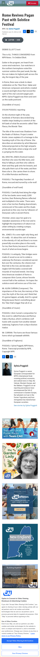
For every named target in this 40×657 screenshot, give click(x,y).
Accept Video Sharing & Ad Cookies (20, 641)
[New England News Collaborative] (20, 542)
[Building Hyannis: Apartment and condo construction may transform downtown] (20, 576)
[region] (20, 622)
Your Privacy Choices (20, 653)
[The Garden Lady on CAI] (20, 461)
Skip (20, 647)
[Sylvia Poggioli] (7, 369)
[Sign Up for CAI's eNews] (20, 501)
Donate (33, 3)
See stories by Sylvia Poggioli (25, 405)
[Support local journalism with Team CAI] (20, 428)
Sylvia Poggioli (14, 29)
